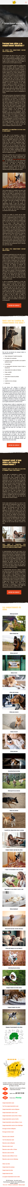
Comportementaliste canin (8, 1103)
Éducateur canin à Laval (7, 1146)
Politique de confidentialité (13, 1184)
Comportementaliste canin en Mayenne (10, 1109)
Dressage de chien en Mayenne (9, 1128)
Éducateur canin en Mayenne (8, 1143)
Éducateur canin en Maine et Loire (9, 1156)
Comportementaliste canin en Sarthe (10, 1119)
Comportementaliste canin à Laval (9, 1112)
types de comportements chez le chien (14, 159)
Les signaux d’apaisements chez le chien (11, 1176)
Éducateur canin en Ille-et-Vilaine (9, 1149)
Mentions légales (22, 1184)
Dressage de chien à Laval (8, 1132)
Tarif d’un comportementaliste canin (10, 1106)
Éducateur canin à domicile (8, 1136)
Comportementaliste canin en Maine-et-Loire (12, 1122)
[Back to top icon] (25, 1183)
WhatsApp (18, 1097)
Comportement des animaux (8, 1167)
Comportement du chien (7, 1170)
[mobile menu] (26, 2)
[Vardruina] (14, 2)
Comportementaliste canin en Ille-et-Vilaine (12, 1115)
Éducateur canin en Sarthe (8, 1152)
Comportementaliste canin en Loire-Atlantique (12, 1125)
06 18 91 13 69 (20, 1093)
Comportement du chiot (7, 1173)
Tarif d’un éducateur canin (8, 1140)
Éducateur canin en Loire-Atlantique (10, 1159)
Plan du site (5, 1184)
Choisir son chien (6, 1164)
